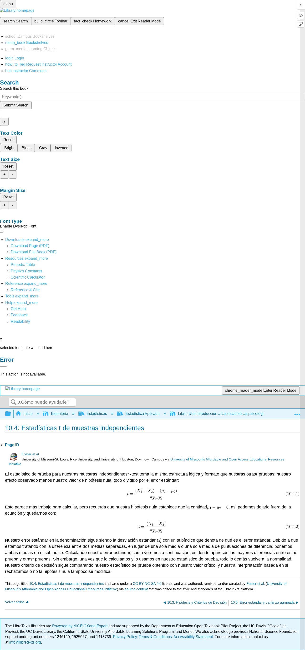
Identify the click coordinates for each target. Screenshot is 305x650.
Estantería (59, 414)
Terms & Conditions (155, 637)
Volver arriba (15, 602)
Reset (8, 140)
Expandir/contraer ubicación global (297, 412)
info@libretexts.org (24, 642)
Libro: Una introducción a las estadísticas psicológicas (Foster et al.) (235, 414)
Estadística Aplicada (142, 414)
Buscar (13, 402)
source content (136, 589)
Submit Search (15, 105)
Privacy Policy (125, 637)
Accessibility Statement (193, 637)
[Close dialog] (3, 366)
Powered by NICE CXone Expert (80, 626)
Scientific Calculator (28, 277)
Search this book (14, 88)
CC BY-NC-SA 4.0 (147, 583)
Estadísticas (97, 414)
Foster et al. (31, 454)
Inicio (28, 414)
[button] (19, 315)
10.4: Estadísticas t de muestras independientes (66, 583)
